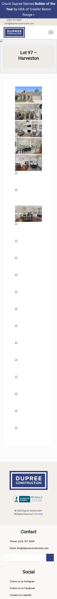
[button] (51, 32)
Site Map (39, 514)
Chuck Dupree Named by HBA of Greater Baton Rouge (28, 9)
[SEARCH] (50, 557)
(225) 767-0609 (14, 20)
